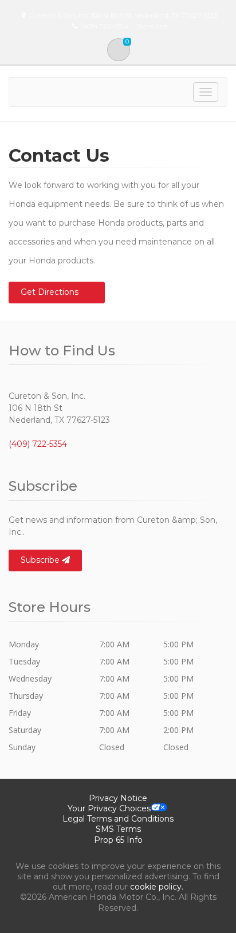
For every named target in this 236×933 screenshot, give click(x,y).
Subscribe (41, 560)
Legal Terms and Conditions (118, 819)
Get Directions (49, 292)
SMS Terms (118, 829)
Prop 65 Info (118, 840)
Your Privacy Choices (109, 808)
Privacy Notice (118, 798)
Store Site (151, 26)
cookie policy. (156, 887)
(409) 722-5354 (38, 444)
